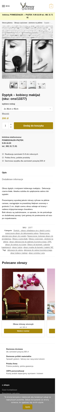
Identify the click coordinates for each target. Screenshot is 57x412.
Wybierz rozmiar (23, 331)
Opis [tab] (4, 172)
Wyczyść (5, 114)
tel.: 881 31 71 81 (9, 146)
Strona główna (7, 23)
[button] (49, 29)
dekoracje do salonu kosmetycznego (38, 250)
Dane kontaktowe (9, 390)
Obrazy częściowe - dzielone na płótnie (28, 23)
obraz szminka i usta (37, 253)
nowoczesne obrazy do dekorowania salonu (21, 233)
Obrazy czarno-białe (20, 239)
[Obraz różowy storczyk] (23, 294)
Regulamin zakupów (11, 393)
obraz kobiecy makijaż (19, 253)
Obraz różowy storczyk (23, 324)
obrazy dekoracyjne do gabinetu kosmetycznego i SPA (30, 242)
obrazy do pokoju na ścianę (15, 245)
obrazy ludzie (17, 247)
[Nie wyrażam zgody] (51, 403)
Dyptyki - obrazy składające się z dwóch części (32, 231)
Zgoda (27, 407)
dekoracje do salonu (15, 250)
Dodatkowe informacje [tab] (12, 179)
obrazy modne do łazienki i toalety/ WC (38, 247)
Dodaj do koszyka (33, 125)
